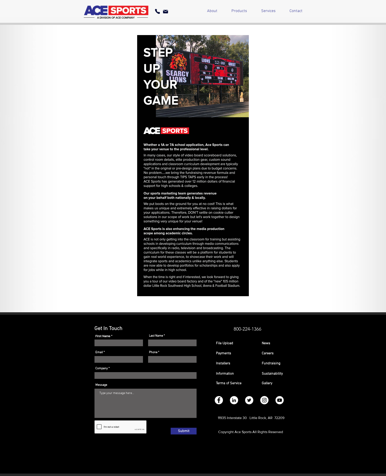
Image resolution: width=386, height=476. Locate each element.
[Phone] (157, 11)
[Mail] (165, 12)
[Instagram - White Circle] (264, 400)
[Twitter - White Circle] (249, 400)
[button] (234, 353)
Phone (153, 352)
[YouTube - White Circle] (279, 400)
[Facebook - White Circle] (219, 400)
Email (99, 352)
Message (101, 385)
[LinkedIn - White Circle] (234, 400)
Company (101, 368)
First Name (102, 336)
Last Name (156, 336)
